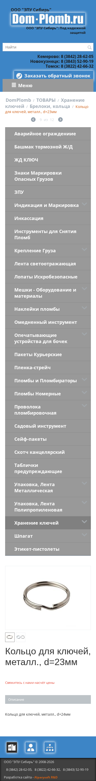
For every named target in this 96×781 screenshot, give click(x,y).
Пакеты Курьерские (38, 354)
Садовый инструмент (40, 426)
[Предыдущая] (33, 120)
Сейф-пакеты (30, 439)
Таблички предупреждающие (38, 468)
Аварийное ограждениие (45, 134)
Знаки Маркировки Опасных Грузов (38, 176)
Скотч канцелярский (39, 452)
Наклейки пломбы (37, 309)
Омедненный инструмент (45, 322)
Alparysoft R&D (46, 777)
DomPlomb (18, 100)
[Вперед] (60, 120)
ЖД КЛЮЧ (26, 160)
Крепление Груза (35, 250)
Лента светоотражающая (45, 264)
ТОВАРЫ (46, 100)
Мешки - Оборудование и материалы (45, 293)
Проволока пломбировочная (35, 410)
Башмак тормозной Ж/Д (43, 147)
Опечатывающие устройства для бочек (40, 338)
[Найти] (89, 47)
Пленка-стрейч (32, 367)
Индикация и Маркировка (46, 205)
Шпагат (23, 536)
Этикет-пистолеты (36, 549)
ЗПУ (19, 192)
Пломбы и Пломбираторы (45, 380)
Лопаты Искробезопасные (46, 277)
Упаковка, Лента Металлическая (34, 487)
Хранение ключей (36, 523)
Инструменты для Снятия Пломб (45, 234)
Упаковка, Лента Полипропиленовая (38, 506)
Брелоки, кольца (50, 106)
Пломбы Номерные (37, 393)
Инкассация (29, 218)
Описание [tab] (16, 699)
